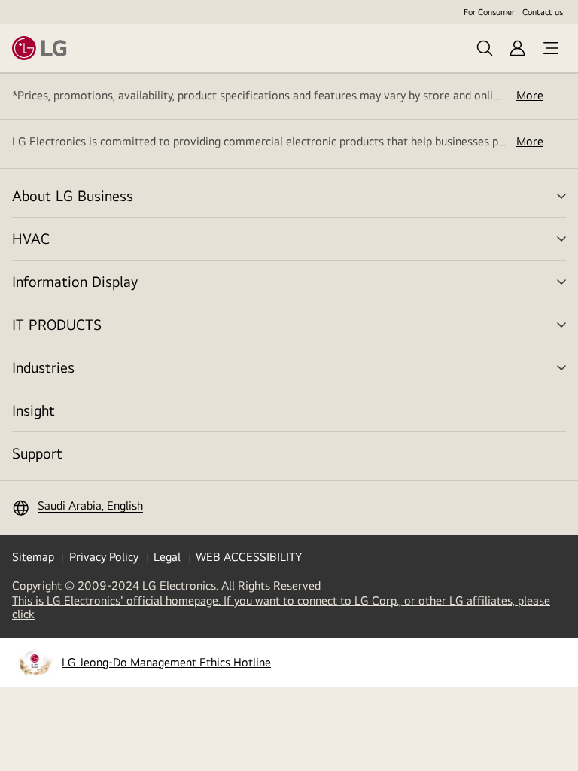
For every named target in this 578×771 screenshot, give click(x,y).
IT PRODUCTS (57, 324)
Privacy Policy (103, 557)
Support (37, 453)
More (529, 95)
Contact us (542, 12)
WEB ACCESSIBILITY (249, 557)
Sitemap (33, 557)
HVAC (31, 238)
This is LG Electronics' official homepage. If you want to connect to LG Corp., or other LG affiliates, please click (281, 607)
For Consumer (489, 12)
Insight (33, 410)
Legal (167, 557)
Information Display (75, 281)
